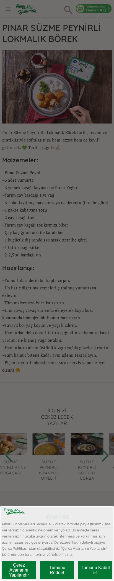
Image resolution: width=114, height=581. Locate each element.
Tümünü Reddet (57, 570)
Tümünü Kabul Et (95, 570)
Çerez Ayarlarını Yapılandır (19, 570)
